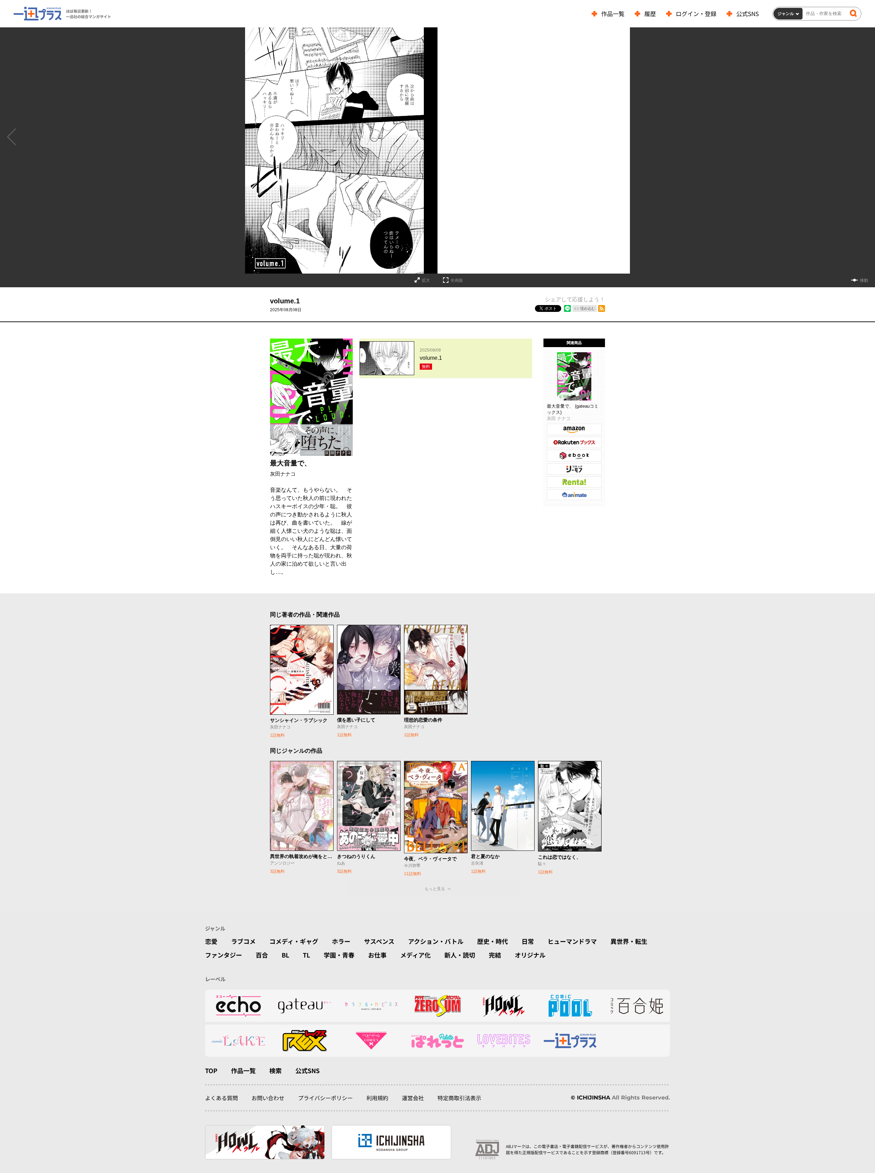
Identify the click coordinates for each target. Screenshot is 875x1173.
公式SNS (747, 13)
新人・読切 (459, 954)
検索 (275, 1070)
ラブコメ (243, 941)
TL (306, 954)
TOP (211, 1070)
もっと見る (435, 888)
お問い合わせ (268, 1098)
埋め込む (587, 308)
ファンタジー (223, 954)
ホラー (341, 941)
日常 (528, 941)
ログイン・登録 (696, 13)
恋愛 (211, 941)
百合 (262, 954)
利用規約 (377, 1098)
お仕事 (377, 954)
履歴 (650, 13)
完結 (495, 954)
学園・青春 (339, 954)
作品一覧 (612, 13)
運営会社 (413, 1098)
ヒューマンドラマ (572, 941)
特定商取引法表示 (459, 1098)
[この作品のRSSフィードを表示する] (601, 308)
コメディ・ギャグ (293, 941)
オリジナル (530, 954)
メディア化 (415, 954)
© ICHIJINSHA (590, 1097)
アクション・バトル (435, 941)
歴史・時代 (492, 941)
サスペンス (379, 941)
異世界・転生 (628, 941)
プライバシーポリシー (325, 1098)
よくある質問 (221, 1098)
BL (285, 954)
